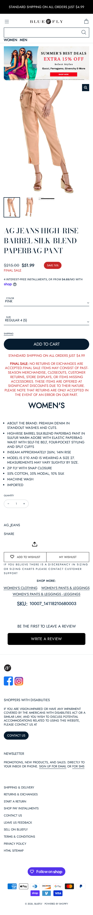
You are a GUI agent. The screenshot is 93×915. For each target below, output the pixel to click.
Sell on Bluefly (16, 830)
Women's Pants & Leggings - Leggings (46, 594)
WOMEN (10, 40)
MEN (23, 40)
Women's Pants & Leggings (65, 588)
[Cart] (86, 21)
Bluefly (38, 904)
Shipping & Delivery (19, 788)
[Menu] (7, 21)
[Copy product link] (18, 544)
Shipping (8, 333)
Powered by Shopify (56, 904)
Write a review (46, 639)
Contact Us (13, 816)
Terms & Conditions (19, 837)
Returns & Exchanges (21, 795)
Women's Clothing (20, 588)
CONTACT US (16, 735)
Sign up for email (52, 766)
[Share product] (34, 544)
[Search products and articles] (84, 32)
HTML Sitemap (14, 851)
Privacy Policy (15, 844)
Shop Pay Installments (21, 809)
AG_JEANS (12, 525)
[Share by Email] (7, 544)
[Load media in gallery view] (12, 207)
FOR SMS (78, 766)
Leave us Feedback (18, 823)
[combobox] (46, 32)
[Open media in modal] (85, 87)
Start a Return (15, 802)
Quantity (9, 495)
